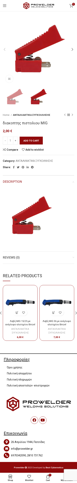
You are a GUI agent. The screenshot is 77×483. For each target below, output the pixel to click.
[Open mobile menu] (4, 5)
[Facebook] (34, 420)
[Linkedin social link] (27, 167)
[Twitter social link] (18, 167)
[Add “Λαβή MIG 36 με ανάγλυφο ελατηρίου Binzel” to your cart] (53, 312)
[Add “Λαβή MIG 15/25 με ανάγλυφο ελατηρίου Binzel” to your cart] (17, 312)
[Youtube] (43, 420)
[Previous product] (65, 115)
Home (6, 115)
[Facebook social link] (14, 167)
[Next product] (72, 115)
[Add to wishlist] (23, 312)
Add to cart (31, 140)
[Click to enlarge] (9, 79)
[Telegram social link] (32, 167)
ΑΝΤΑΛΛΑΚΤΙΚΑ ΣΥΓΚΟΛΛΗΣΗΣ (31, 115)
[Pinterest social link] (23, 167)
